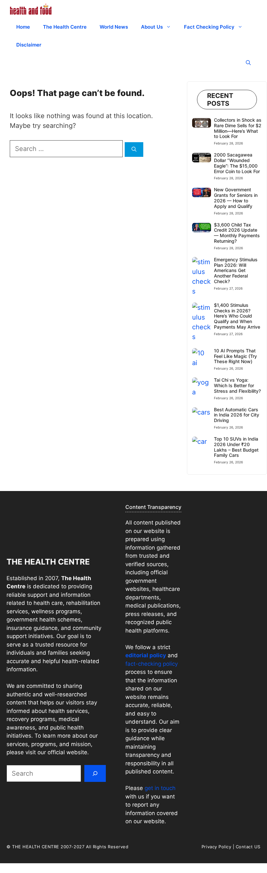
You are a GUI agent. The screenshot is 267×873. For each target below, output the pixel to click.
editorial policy (145, 655)
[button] (248, 63)
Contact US (248, 846)
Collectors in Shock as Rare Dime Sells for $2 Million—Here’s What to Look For (237, 128)
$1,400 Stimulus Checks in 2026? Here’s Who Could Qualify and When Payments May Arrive (237, 316)
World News (114, 27)
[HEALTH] (31, 9)
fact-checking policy (151, 664)
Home (23, 27)
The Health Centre (65, 27)
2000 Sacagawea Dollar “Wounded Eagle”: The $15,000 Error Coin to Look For (237, 163)
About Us (152, 27)
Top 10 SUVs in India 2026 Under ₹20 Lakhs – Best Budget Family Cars (236, 447)
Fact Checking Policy (209, 27)
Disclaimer (28, 45)
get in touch (159, 788)
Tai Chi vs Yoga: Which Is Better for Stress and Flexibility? (237, 385)
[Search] (134, 149)
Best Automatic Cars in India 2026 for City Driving (236, 415)
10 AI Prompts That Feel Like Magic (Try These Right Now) (235, 356)
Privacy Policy (216, 846)
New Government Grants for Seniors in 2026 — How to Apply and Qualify (236, 198)
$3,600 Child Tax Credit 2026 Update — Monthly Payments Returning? (237, 233)
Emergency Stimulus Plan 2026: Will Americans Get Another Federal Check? (236, 270)
